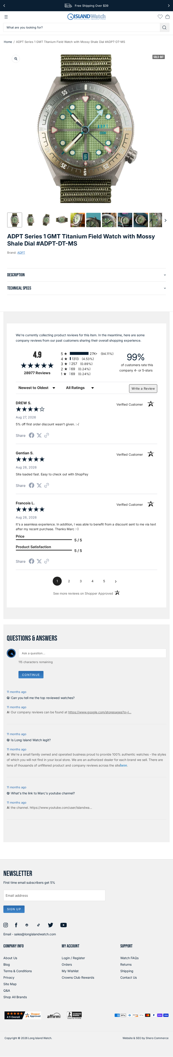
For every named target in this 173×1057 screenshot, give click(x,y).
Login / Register (73, 958)
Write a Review (143, 388)
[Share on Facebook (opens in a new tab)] (31, 436)
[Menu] (6, 17)
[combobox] (81, 27)
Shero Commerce (157, 1038)
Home (8, 42)
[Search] (164, 27)
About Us (10, 958)
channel (22, 807)
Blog (6, 964)
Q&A (6, 990)
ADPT (21, 252)
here (123, 765)
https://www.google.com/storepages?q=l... (99, 712)
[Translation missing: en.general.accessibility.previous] (4, 5)
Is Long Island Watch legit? (31, 740)
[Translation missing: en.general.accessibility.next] (169, 5)
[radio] (86, 353)
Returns (126, 964)
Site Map (10, 984)
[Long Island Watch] (86, 16)
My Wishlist (70, 971)
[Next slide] (165, 220)
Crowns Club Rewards (78, 977)
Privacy (8, 977)
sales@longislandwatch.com (35, 934)
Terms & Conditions (17, 971)
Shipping (126, 971)
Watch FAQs (129, 958)
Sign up (14, 909)
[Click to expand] (16, 59)
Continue (31, 675)
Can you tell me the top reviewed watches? (43, 698)
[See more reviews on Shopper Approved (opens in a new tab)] (46, 435)
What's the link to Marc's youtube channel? (43, 793)
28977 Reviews (41, 373)
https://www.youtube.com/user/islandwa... (61, 807)
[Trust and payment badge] (23, 1015)
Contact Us (128, 977)
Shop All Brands (15, 997)
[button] (14, 220)
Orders (67, 964)
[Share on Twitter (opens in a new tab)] (39, 435)
